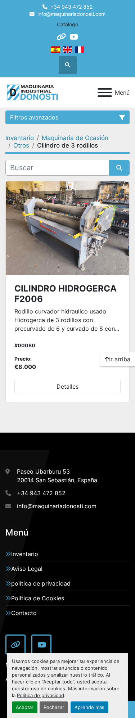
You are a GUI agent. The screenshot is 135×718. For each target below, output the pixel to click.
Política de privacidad (40, 695)
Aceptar (24, 707)
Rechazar (54, 707)
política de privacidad (41, 583)
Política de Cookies (37, 598)
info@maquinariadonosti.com (71, 14)
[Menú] (105, 92)
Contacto (24, 613)
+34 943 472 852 (71, 7)
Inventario (24, 553)
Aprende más (89, 707)
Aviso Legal (26, 568)
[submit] (119, 168)
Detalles (67, 386)
